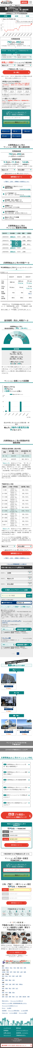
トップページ (7, 1028)
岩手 (11, 972)
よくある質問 (24, 1010)
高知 (13, 992)
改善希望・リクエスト (22, 1033)
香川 (6, 992)
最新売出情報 (7, 131)
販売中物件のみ (7, 602)
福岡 (3, 996)
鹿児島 (24, 996)
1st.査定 (9, 1008)
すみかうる (5, 1013)
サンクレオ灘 (6, 638)
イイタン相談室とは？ (16, 952)
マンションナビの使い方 (16, 1001)
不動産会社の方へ (21, 1035)
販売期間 (28, 131)
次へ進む (16, 72)
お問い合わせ (7, 1033)
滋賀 (3, 984)
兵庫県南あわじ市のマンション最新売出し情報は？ (15, 773)
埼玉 (11, 967)
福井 (13, 976)
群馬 (25, 967)
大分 (17, 996)
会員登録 (4, 1010)
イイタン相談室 (13, 1013)
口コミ (3, 1008)
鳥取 (3, 988)
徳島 (3, 992)
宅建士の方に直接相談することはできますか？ (15, 804)
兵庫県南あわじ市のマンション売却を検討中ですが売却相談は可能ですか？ (15, 788)
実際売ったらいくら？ (7, 629)
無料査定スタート (16, 177)
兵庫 (13, 984)
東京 (3, 967)
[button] (16, 629)
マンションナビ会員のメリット (10, 1005)
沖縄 (28, 996)
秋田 (18, 972)
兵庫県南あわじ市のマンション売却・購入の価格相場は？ (15, 765)
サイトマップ (7, 1035)
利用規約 (6, 1030)
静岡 (6, 980)
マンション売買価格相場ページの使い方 (17, 11)
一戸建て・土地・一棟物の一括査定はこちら (16, 181)
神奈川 (7, 967)
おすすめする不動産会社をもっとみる (17, 749)
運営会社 (18, 1028)
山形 (21, 972)
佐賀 (6, 996)
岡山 (10, 988)
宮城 (14, 972)
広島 (13, 988)
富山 (6, 976)
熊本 (13, 996)
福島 (25, 972)
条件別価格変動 (17, 136)
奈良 (17, 984)
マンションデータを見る (27, 621)
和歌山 (21, 984)
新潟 (3, 976)
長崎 (10, 996)
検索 (28, 596)
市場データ (17, 131)
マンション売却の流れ (13, 1010)
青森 (8, 972)
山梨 (17, 976)
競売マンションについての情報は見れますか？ (15, 796)
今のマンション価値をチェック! (16, 815)
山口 (17, 988)
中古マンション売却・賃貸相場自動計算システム (14, 1003)
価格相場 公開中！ (23, 629)
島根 (6, 988)
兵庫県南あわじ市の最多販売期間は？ (15, 781)
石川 (10, 976)
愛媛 (10, 992)
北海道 (3, 972)
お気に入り (29, 623)
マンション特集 (23, 1013)
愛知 (10, 980)
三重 (13, 980)
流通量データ (7, 136)
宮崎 (20, 996)
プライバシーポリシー (22, 1030)
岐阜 (3, 980)
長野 (20, 976)
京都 (6, 984)
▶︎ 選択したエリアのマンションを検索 (17, 590)
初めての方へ (5, 1001)
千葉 (14, 967)
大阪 (10, 984)
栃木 (21, 967)
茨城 (18, 967)
